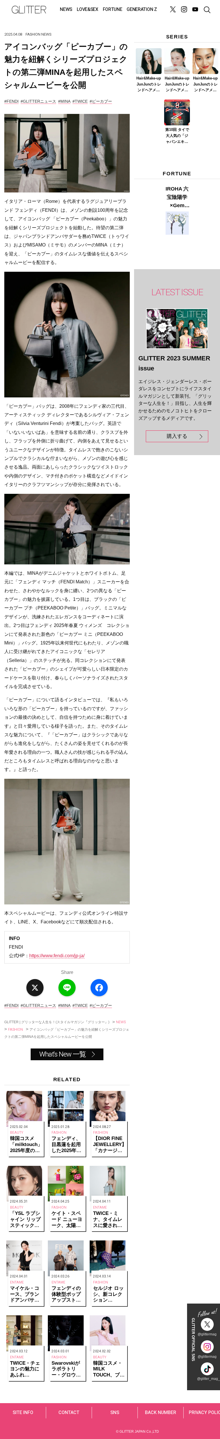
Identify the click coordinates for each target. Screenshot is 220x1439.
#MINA (64, 101)
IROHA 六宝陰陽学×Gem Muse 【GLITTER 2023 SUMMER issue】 (177, 197)
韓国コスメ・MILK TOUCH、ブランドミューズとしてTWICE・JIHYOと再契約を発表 (109, 1369)
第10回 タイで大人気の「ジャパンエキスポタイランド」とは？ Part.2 (177, 136)
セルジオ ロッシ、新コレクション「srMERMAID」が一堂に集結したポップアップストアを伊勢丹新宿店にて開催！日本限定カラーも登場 (109, 1294)
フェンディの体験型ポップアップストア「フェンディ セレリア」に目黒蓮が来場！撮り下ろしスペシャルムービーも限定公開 (66, 1294)
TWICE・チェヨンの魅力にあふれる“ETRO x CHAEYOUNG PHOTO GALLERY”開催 (25, 1369)
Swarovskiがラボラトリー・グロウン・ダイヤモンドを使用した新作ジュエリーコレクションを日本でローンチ (66, 1369)
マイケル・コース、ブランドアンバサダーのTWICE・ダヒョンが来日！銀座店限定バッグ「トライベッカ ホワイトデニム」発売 (25, 1294)
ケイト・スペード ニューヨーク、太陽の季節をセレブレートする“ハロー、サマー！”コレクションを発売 (67, 1219)
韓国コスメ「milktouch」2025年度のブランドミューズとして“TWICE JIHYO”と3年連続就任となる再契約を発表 (26, 1144)
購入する (177, 436)
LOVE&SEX (87, 9)
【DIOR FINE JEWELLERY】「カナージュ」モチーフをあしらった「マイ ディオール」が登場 (109, 1144)
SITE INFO (23, 1412)
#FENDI (11, 101)
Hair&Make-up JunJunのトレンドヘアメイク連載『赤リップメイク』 (205, 84)
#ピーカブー (101, 101)
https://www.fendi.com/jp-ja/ (57, 955)
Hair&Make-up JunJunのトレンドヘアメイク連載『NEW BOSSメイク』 (149, 84)
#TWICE (80, 101)
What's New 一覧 (62, 1054)
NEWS (66, 9)
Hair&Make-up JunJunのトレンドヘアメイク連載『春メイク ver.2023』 (177, 84)
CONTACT (68, 1412)
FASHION (32, 34)
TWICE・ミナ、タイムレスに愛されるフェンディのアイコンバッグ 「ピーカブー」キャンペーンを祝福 (108, 1219)
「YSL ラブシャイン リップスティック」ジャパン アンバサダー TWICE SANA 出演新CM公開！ (25, 1219)
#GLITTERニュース (38, 101)
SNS (114, 1412)
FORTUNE (112, 9)
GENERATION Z (142, 9)
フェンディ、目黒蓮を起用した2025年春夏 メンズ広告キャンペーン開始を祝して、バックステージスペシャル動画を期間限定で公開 (67, 1144)
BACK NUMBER (160, 1412)
